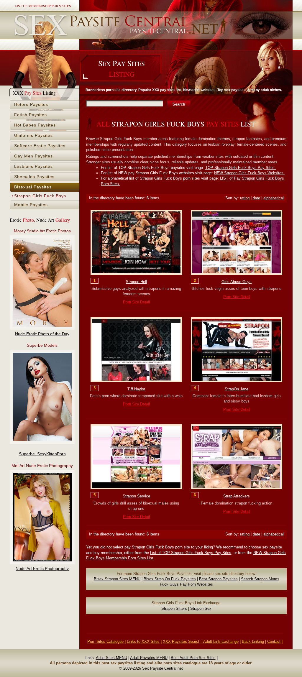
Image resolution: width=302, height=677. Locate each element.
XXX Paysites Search (181, 641)
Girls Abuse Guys (236, 282)
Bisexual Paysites (33, 187)
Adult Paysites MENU (149, 657)
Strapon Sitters (174, 608)
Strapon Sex (200, 608)
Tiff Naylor (136, 389)
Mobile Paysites (31, 205)
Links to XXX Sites (143, 641)
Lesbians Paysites (33, 166)
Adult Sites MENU (111, 657)
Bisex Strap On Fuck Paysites (170, 579)
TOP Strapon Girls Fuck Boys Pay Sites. (240, 167)
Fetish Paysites (30, 115)
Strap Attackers (236, 496)
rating (245, 198)
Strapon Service (136, 496)
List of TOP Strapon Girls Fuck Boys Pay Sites (190, 553)
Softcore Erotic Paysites (39, 146)
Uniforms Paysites (33, 135)
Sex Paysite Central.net (162, 668)
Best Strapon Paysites (218, 579)
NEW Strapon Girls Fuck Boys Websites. (249, 173)
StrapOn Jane (236, 389)
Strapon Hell (136, 282)
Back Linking (253, 641)
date (256, 198)
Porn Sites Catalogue (105, 641)
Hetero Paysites (31, 104)
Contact (273, 641)
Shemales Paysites (34, 177)
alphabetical (273, 198)
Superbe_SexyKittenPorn (42, 454)
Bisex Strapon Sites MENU (117, 579)
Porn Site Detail (136, 302)
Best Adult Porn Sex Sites (193, 657)
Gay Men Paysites (33, 156)
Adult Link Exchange (221, 641)
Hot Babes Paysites (35, 125)
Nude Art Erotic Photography (42, 568)
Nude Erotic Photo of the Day (42, 334)
